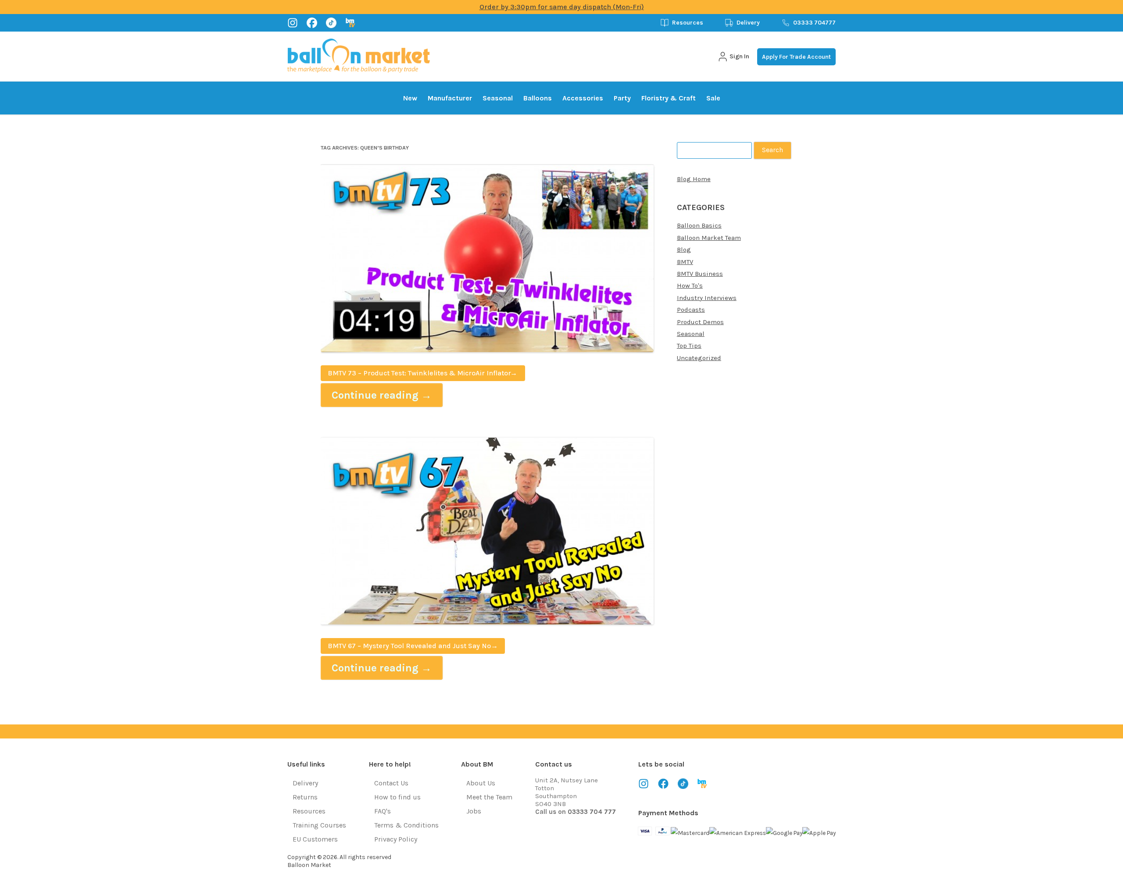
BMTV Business (700, 274)
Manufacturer (450, 98)
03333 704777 (814, 22)
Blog (684, 249)
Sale (713, 98)
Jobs (473, 811)
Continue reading (382, 395)
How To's (690, 285)
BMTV (685, 262)
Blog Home (694, 179)
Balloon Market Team (709, 238)
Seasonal (498, 98)
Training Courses (319, 825)
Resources (687, 22)
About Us (480, 783)
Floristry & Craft (668, 98)
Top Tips (689, 346)
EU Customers (315, 839)
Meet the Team (489, 797)
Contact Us (391, 783)
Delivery (748, 22)
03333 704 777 (592, 812)
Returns (305, 797)
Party (622, 98)
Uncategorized (699, 358)
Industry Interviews (707, 298)
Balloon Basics (699, 225)
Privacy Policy (395, 839)
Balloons (537, 98)
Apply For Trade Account (796, 57)
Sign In (739, 56)
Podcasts (691, 310)
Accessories (582, 98)
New (410, 98)
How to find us (397, 797)
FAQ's (382, 811)
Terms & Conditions (406, 825)
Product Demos (700, 322)
